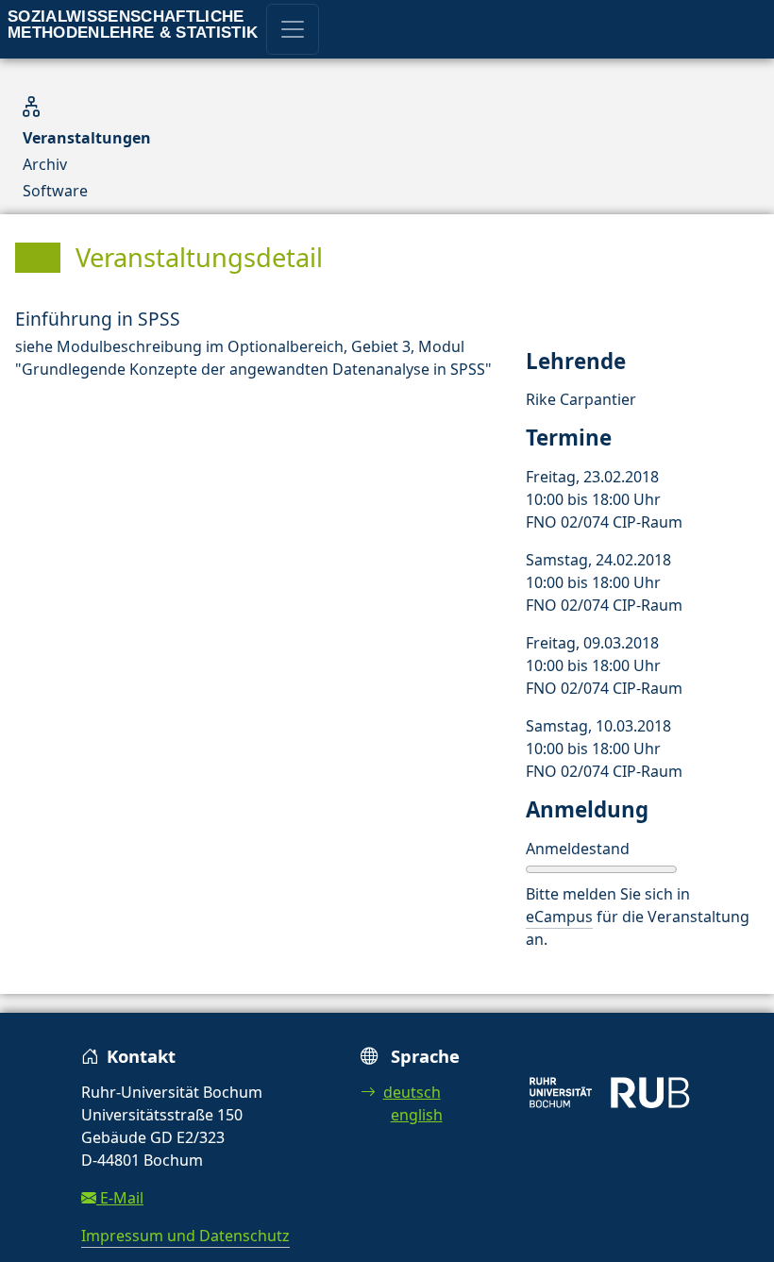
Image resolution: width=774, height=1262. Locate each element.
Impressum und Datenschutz (185, 1235)
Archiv (45, 164)
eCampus (559, 916)
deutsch (412, 1092)
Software (55, 190)
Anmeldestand (578, 848)
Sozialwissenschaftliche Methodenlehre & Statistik (133, 25)
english (417, 1114)
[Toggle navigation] (292, 29)
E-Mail (119, 1197)
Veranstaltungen (87, 137)
